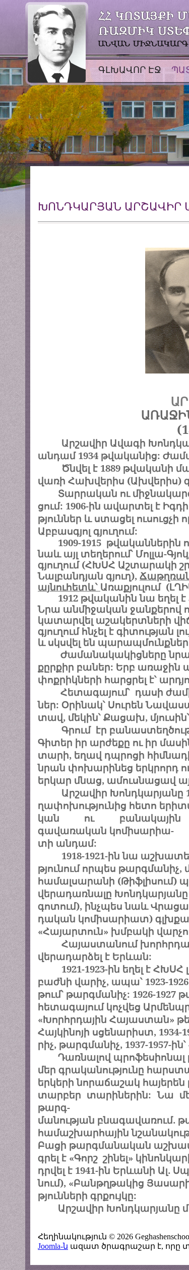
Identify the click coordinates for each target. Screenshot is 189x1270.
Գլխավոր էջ (129, 70)
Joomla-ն (53, 1246)
